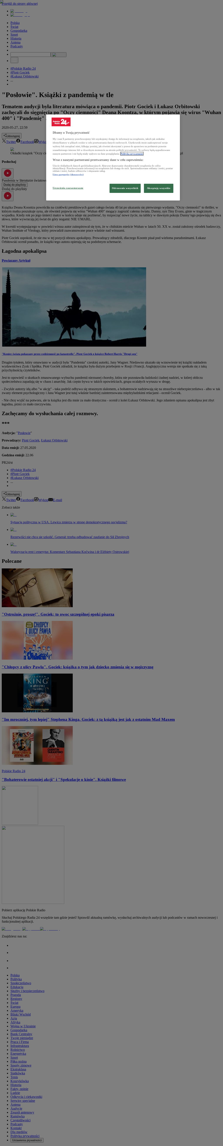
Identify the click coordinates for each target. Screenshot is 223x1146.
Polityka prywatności (132, 153)
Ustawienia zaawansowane (68, 188)
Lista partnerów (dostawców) (68, 174)
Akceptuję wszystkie (159, 188)
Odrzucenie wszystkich (125, 188)
